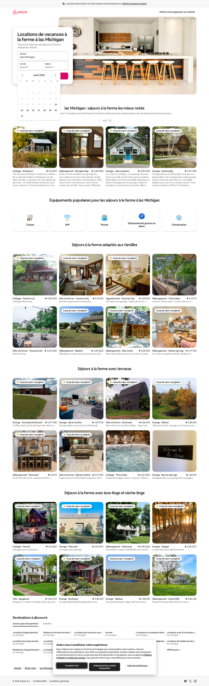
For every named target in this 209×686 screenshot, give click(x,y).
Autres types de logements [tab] (25, 623)
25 (27, 110)
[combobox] (43, 57)
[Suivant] (110, 120)
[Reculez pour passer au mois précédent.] (22, 75)
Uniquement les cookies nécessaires (104, 666)
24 (22, 110)
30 (55, 110)
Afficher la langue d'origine (134, 3)
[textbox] (30, 67)
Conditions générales (59, 681)
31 (22, 116)
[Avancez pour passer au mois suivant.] (55, 75)
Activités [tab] (47, 623)
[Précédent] (99, 120)
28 (44, 110)
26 (33, 110)
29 (50, 110)
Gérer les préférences (137, 665)
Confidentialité (40, 681)
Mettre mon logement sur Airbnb (177, 12)
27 (39, 110)
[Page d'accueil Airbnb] (20, 12)
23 (56, 104)
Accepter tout (72, 665)
